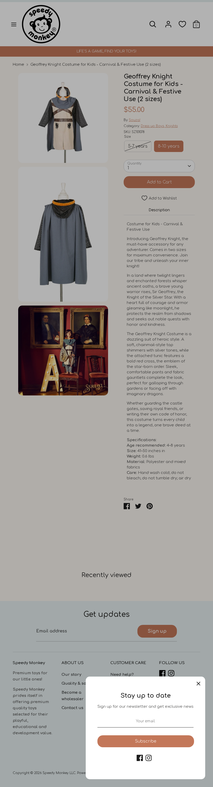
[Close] (198, 683)
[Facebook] (140, 758)
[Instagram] (148, 758)
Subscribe (145, 741)
